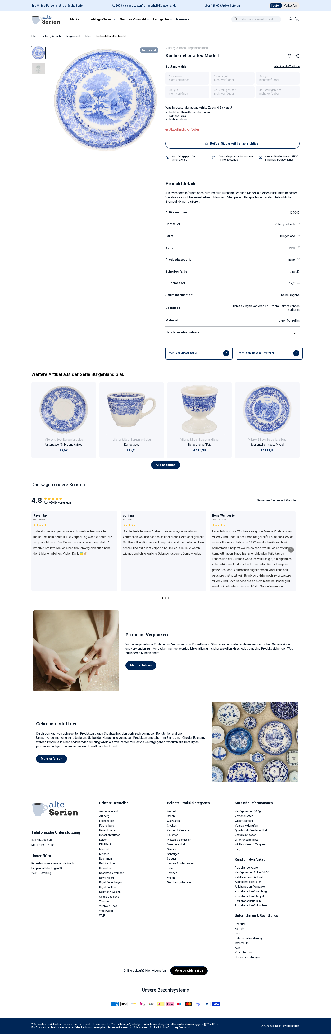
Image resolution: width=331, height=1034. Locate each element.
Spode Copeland (109, 896)
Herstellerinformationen (183, 332)
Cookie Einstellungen (247, 957)
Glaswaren (173, 820)
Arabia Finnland (108, 811)
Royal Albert (106, 877)
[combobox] (256, 19)
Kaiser (103, 839)
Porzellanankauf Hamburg (251, 891)
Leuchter (172, 835)
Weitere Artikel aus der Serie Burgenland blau (77, 374)
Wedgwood (106, 910)
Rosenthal (105, 868)
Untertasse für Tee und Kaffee (63, 444)
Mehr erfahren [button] (178, 119)
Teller (291, 260)
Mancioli (104, 849)
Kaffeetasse (131, 444)
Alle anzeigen (165, 465)
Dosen (171, 816)
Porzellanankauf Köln (248, 900)
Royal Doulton (107, 887)
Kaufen (275, 5)
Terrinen (172, 873)
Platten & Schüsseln (179, 839)
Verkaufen (290, 5)
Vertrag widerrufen (246, 825)
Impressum (242, 943)
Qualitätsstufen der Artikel (251, 830)
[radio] (187, 78)
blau (88, 36)
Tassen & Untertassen (180, 863)
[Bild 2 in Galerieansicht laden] (38, 69)
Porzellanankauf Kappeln (250, 896)
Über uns (240, 924)
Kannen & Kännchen (179, 830)
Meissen (104, 854)
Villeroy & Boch (52, 36)
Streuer (171, 858)
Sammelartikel (176, 844)
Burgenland (73, 36)
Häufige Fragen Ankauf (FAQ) (252, 872)
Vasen (171, 877)
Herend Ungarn (108, 830)
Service (171, 849)
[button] (77, 19)
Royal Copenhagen (110, 882)
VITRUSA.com (243, 952)
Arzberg (104, 816)
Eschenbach (106, 820)
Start (34, 36)
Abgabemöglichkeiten (248, 881)
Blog (237, 849)
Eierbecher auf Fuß (199, 444)
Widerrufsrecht (244, 820)
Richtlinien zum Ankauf (249, 877)
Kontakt (239, 928)
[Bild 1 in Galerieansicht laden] (38, 53)
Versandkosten (244, 816)
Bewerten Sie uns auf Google (276, 500)
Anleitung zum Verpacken (250, 886)
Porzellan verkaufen (247, 867)
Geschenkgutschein (179, 882)
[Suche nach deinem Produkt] (235, 19)
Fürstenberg (106, 825)
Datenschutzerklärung (248, 938)
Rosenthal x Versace (111, 873)
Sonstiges (173, 854)
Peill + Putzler (107, 863)
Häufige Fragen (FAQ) (248, 811)
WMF (102, 915)
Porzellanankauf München (251, 905)
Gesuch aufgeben (245, 835)
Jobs (238, 933)
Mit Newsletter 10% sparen (251, 844)
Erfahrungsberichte (246, 839)
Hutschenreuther (109, 835)
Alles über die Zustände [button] (287, 66)
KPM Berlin (105, 844)
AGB (237, 947)
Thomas (104, 901)
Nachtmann (106, 858)
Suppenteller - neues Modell (267, 444)
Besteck (172, 811)
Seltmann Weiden (110, 891)
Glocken (172, 825)
